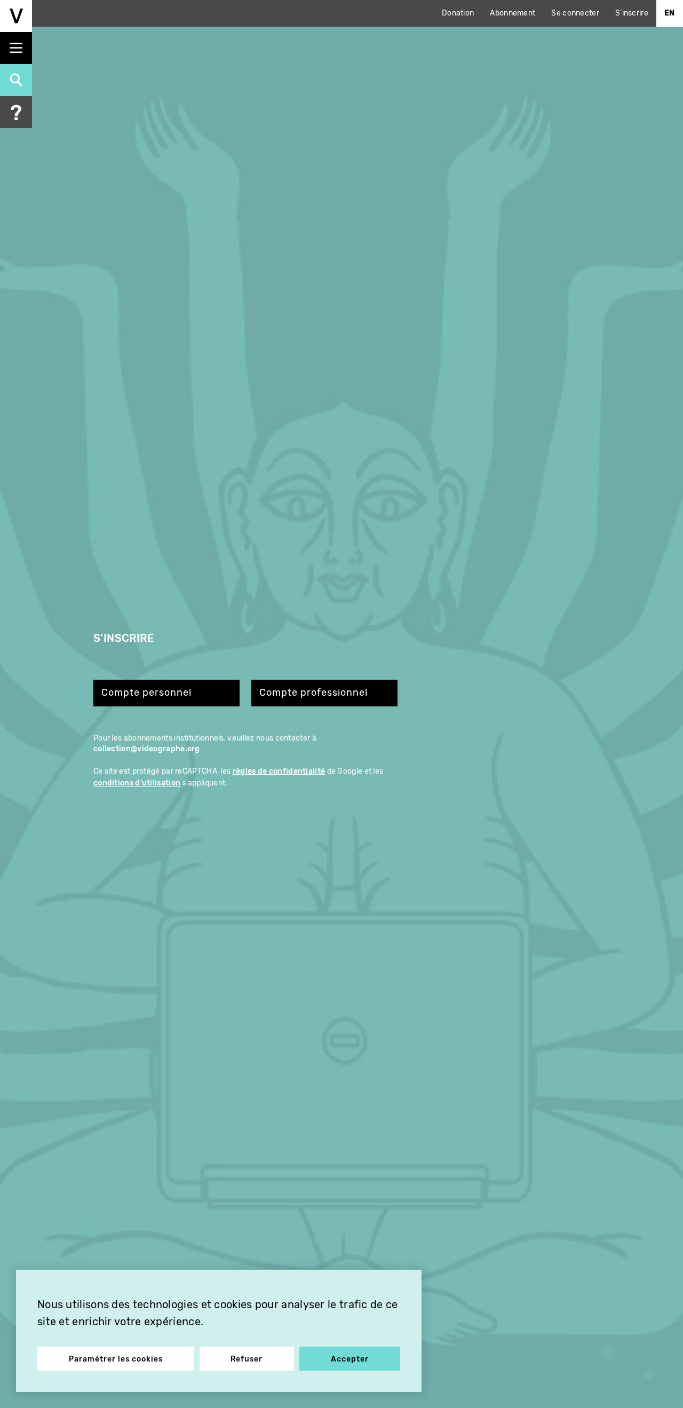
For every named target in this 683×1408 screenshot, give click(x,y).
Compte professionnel (313, 692)
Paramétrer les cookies (116, 1359)
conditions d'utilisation (136, 783)
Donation (458, 13)
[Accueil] (16, 16)
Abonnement (512, 13)
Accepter (350, 1359)
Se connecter (575, 13)
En (669, 13)
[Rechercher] (16, 80)
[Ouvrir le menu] (16, 48)
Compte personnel (146, 692)
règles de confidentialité (279, 771)
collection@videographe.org (146, 748)
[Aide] (16, 112)
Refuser (247, 1359)
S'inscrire (631, 13)
